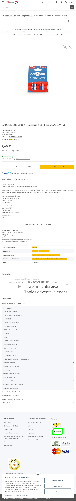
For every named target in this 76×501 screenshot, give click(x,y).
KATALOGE (7, 319)
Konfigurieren (57, 486)
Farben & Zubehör (9, 363)
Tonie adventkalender (38, 281)
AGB (29, 426)
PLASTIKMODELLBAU (11, 326)
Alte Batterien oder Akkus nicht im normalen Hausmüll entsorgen (49, 258)
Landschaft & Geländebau (11, 381)
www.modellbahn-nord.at (14, 473)
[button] (56, 2)
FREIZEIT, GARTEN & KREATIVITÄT (12, 399)
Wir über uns (8, 422)
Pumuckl (55, 282)
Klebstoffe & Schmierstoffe (12, 366)
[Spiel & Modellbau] (11, 2)
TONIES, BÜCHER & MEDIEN (11, 392)
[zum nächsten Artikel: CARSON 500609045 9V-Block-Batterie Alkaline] (72, 21)
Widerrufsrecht (33, 440)
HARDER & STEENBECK (11, 341)
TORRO (6, 333)
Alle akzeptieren (57, 480)
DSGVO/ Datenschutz (21, 495)
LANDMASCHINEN (10, 355)
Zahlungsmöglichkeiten (11, 426)
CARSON (34, 247)
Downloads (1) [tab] (22, 179)
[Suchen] (72, 7)
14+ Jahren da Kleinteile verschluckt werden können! (45, 255)
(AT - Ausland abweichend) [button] (23, 159)
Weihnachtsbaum (66, 285)
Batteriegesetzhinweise (35, 436)
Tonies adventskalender (45, 291)
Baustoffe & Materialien (11, 388)
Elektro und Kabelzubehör (11, 373)
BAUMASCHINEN (9, 352)
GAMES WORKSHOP (10, 344)
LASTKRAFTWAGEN (10, 348)
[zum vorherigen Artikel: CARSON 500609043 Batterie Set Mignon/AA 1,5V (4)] (68, 21)
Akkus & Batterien (44, 251)
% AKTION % (6, 403)
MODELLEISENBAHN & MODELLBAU (13, 304)
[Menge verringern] (4, 167)
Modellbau (35, 251)
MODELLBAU (7, 308)
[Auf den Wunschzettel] (70, 47)
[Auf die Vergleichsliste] (65, 47)
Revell (6, 337)
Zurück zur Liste (7, 15)
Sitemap (30, 429)
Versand (17, 151)
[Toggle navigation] (3, 1)
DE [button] (43, 2)
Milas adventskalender (16, 282)
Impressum (8, 495)
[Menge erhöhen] (34, 167)
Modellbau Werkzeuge (11, 322)
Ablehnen (58, 492)
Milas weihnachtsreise (38, 286)
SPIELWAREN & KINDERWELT (11, 395)
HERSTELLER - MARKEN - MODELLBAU (16, 359)
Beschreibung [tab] (7, 179)
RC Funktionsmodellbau (12, 330)
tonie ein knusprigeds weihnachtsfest (26, 279)
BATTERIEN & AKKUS (15, 137)
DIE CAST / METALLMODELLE (13, 315)
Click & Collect (8, 429)
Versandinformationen (11, 433)
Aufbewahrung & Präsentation (13, 384)
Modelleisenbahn (9, 377)
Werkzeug (6, 370)
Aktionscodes (8, 442)
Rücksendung (8, 445)
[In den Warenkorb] (3, 42)
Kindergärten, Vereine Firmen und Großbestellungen (14, 437)
